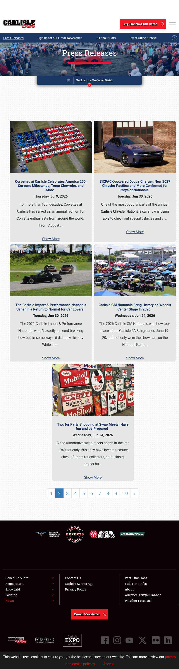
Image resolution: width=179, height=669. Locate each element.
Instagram (117, 640)
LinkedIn (168, 640)
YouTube (129, 640)
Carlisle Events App (79, 584)
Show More (51, 238)
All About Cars (106, 38)
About (129, 589)
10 (125, 493)
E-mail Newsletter (87, 614)
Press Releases (13, 38)
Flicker (156, 640)
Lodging (11, 595)
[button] (89, 81)
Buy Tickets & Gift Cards (140, 24)
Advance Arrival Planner (143, 595)
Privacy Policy (75, 589)
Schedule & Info (16, 578)
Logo (19, 24)
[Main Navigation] (172, 24)
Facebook (105, 640)
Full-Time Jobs (136, 584)
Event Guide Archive (143, 38)
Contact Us (73, 578)
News (9, 601)
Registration (14, 584)
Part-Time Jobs (136, 578)
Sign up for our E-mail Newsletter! (60, 38)
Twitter (142, 640)
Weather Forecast (138, 601)
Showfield (12, 589)
